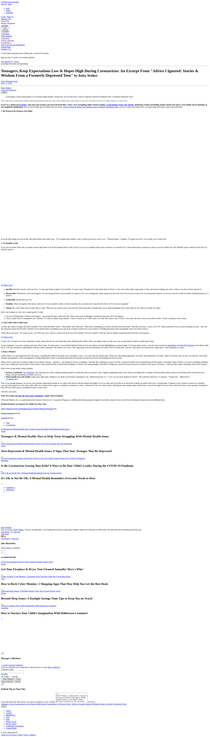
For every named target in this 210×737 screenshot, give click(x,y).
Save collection (7, 682)
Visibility (4, 674)
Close (18, 679)
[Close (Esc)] (2, 550)
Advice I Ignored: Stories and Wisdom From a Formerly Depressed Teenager (27, 409)
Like (3, 532)
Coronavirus (10, 425)
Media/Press (10, 715)
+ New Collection (8, 679)
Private (15, 677)
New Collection (54, 667)
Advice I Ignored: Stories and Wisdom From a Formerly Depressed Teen (90, 107)
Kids (15, 81)
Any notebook (28, 372)
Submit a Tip (6, 19)
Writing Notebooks (7, 413)
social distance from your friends (120, 105)
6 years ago (16, 532)
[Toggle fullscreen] (4, 550)
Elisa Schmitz (6, 528)
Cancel (17, 682)
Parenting (9, 81)
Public (6, 677)
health (8, 10)
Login (3, 17)
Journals (4, 418)
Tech (3, 579)
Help (8, 719)
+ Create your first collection (12, 665)
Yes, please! (5, 62)
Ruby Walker (18, 530)
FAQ (8, 717)
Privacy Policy (11, 724)
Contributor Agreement (15, 726)
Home (3, 564)
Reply (7, 532)
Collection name (7, 669)
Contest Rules (11, 728)
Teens (3, 81)
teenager (23, 105)
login (10, 4)
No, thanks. (15, 62)
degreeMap (172, 345)
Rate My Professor (187, 345)
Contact (9, 713)
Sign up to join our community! (13, 45)
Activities (4, 608)
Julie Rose (5, 534)
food (7, 8)
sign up (4, 4)
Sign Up (10, 17)
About (8, 711)
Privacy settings (29, 735)
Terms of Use (11, 722)
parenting (9, 13)
